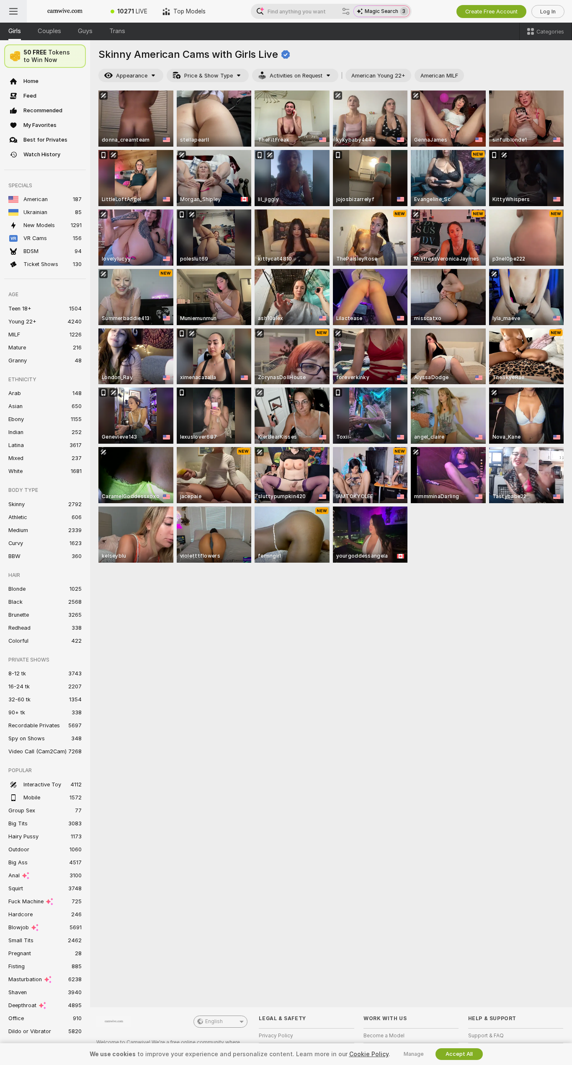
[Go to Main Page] (65, 11)
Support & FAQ (486, 1036)
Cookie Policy (369, 1054)
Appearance (131, 75)
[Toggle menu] (13, 11)
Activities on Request (296, 75)
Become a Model (384, 1036)
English (214, 1021)
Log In (548, 11)
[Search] (346, 11)
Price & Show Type (208, 75)
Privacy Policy (276, 1036)
